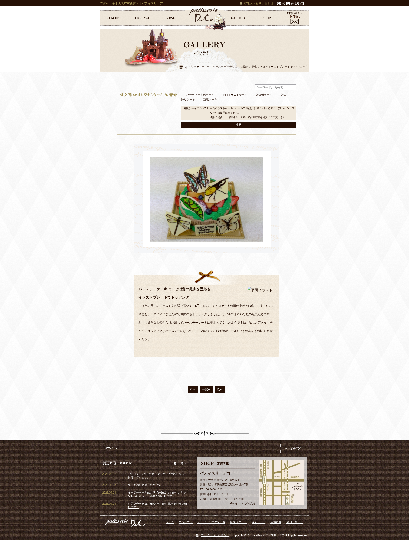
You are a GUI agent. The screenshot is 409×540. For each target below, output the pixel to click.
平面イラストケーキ (234, 94)
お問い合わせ (294, 522)
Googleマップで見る (243, 503)
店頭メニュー (238, 522)
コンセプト (186, 522)
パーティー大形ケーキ (200, 94)
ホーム (170, 522)
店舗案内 (275, 522)
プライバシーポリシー (215, 535)
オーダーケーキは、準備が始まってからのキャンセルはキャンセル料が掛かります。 (157, 494)
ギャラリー (198, 66)
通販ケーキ (210, 99)
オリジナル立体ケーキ (211, 522)
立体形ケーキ (264, 94)
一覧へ (206, 389)
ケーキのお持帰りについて (144, 485)
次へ (220, 389)
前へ (193, 389)
